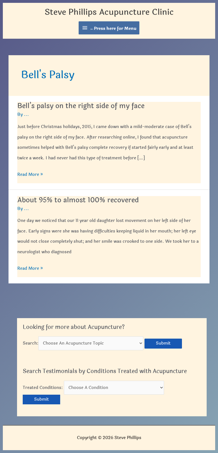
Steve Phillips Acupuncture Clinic (109, 12)
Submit (163, 343)
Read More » (30, 175)
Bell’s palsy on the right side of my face (80, 106)
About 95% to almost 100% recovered (78, 200)
